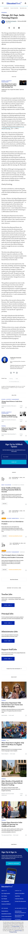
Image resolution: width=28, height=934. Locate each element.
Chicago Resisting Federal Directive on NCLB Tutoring (9, 416)
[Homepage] (14, 3)
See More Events (14, 579)
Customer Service (19, 898)
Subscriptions (4, 911)
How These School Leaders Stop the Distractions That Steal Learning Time (9, 85)
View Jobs (7, 605)
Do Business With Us (21, 908)
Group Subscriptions (6, 916)
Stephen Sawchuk (5, 793)
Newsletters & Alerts (6, 913)
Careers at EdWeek (6, 904)
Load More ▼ (14, 844)
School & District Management (6, 81)
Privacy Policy (15, 926)
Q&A (8, 740)
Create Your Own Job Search (14, 668)
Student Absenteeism (13, 518)
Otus (20, 569)
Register (4, 503)
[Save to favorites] (14, 28)
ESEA (17, 378)
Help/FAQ (17, 896)
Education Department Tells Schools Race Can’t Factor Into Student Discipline (12, 705)
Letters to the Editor (19, 893)
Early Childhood (6, 484)
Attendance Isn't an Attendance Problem (12, 523)
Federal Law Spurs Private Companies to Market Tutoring (8, 429)
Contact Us (18, 890)
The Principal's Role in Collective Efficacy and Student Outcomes (12, 556)
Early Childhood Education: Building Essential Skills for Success (11, 490)
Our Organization (5, 893)
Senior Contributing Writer (15, 361)
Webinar (22, 518)
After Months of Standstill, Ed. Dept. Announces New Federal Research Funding (12, 783)
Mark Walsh (4, 715)
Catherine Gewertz (11, 21)
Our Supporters (5, 901)
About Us (4, 890)
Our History (4, 896)
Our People (4, 898)
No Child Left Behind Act (14, 381)
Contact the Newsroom (20, 901)
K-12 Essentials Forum (18, 484)
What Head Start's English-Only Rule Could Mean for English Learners (12, 744)
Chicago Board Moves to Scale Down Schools (11, 402)
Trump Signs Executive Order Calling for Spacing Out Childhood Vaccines (11, 824)
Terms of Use (18, 930)
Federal (4, 12)
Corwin (20, 536)
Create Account (13, 863)
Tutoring (11, 378)
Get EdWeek (4, 908)
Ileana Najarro (4, 753)
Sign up (14, 462)
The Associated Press (6, 835)
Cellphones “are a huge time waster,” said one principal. (12, 90)
